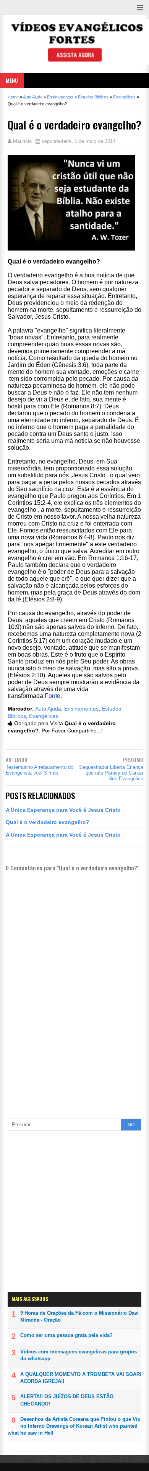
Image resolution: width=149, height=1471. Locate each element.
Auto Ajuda (48, 709)
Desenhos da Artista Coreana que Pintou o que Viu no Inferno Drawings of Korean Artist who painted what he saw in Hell (74, 1426)
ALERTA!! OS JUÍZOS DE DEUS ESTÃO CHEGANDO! (66, 1400)
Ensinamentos (81, 709)
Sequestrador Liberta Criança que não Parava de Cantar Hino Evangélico (111, 772)
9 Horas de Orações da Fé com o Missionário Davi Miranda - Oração (79, 1316)
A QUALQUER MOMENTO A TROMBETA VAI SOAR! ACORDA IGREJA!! (80, 1377)
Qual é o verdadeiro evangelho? (47, 822)
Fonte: (53, 696)
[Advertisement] (74, 1080)
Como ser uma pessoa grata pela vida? (66, 1335)
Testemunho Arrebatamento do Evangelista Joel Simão (39, 770)
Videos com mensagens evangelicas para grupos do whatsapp (78, 1355)
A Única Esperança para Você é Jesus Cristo (63, 810)
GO (131, 1124)
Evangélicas (43, 716)
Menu (12, 80)
